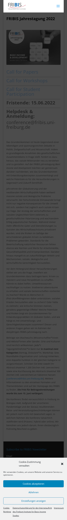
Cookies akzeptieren (33, 483)
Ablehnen (34, 492)
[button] (62, 463)
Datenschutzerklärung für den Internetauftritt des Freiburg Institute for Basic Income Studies (32, 512)
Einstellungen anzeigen (33, 500)
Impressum (59, 508)
